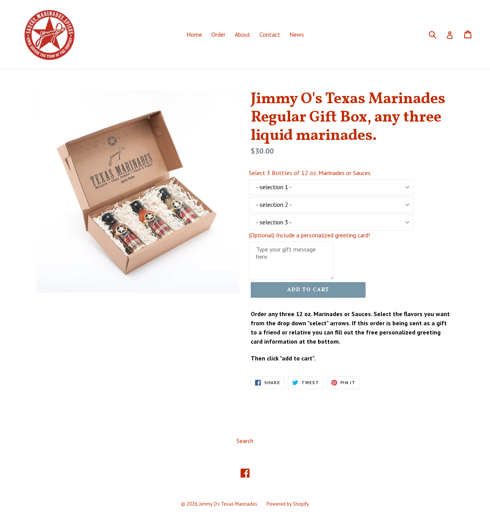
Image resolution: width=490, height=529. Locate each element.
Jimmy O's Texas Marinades (228, 504)
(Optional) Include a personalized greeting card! (309, 235)
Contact (270, 34)
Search (245, 441)
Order (218, 34)
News (296, 34)
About (242, 34)
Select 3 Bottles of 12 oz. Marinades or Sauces (310, 173)
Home (194, 34)
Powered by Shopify (287, 504)
